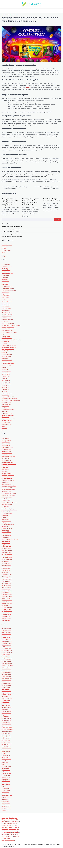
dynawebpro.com (6, 777)
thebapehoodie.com (7, 504)
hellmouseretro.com (7, 513)
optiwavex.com (5, 792)
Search (57, 219)
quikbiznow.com (6, 803)
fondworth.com (5, 458)
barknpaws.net (5, 469)
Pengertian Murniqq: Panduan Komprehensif (12, 226)
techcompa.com (6, 305)
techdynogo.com (6, 543)
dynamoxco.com (6, 770)
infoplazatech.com (6, 649)
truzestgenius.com (6, 695)
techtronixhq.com (6, 628)
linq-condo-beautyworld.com (9, 332)
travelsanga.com (6, 408)
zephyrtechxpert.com (7, 698)
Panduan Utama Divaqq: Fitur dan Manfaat (11, 234)
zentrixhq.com (5, 757)
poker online (5, 822)
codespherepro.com (7, 596)
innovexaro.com (6, 742)
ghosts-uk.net (5, 281)
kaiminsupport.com (6, 449)
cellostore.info (5, 471)
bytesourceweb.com (7, 600)
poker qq (17, 822)
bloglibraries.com (6, 501)
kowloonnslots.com (6, 316)
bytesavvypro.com (6, 585)
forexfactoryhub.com (7, 301)
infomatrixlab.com (6, 722)
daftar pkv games (6, 250)
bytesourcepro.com (6, 718)
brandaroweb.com (6, 808)
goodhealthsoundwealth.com (9, 510)
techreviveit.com (6, 572)
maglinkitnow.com (6, 548)
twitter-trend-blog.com (8, 323)
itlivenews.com (5, 417)
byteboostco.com (6, 689)
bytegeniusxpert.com (7, 650)
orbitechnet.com (6, 790)
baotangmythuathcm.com (8, 495)
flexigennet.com (6, 530)
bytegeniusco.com (6, 576)
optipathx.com (5, 753)
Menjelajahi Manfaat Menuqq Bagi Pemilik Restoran (13, 229)
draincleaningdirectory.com (9, 493)
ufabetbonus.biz (6, 422)
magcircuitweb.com (7, 559)
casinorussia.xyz (6, 380)
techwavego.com (6, 704)
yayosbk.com (5, 367)
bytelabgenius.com (6, 565)
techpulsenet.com (6, 696)
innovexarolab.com (6, 592)
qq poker (10, 834)
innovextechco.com (6, 682)
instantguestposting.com (8, 409)
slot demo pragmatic (7, 245)
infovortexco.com (6, 700)
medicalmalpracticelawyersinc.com (11, 400)
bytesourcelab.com (6, 744)
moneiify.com (5, 477)
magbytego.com (6, 656)
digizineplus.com (6, 740)
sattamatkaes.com (6, 484)
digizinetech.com (6, 589)
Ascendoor (57, 844)
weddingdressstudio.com (8, 364)
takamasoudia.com (6, 521)
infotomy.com (5, 537)
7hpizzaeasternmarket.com (9, 345)
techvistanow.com (6, 674)
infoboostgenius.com (7, 581)
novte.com (4, 343)
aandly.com (4, 428)
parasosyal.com (5, 506)
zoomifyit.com (5, 810)
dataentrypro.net (6, 445)
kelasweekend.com (6, 424)
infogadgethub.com (6, 630)
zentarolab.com (5, 801)
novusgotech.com (6, 766)
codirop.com (5, 279)
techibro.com (5, 318)
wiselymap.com (5, 297)
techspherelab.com (6, 720)
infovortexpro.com (6, 609)
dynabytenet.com (6, 717)
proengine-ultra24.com (8, 349)
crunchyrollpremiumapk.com (9, 486)
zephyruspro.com (6, 751)
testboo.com (5, 362)
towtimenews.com (6, 491)
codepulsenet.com (6, 735)
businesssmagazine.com (8, 288)
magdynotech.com (6, 737)
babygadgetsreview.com (8, 327)
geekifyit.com (5, 482)
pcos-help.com (5, 275)
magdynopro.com (6, 569)
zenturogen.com (6, 772)
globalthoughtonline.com (8, 475)
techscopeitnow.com (7, 613)
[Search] (60, 11)
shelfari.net (4, 378)
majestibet (17, 836)
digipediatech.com (6, 547)
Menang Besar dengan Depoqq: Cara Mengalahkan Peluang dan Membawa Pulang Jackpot (11, 202)
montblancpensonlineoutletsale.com (11, 325)
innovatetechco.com (7, 567)
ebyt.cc (3, 334)
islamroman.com (6, 310)
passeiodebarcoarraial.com (8, 456)
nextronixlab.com (6, 755)
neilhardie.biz (5, 369)
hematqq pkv (16, 827)
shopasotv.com (5, 406)
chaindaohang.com (6, 336)
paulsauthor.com (6, 526)
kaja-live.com (5, 303)
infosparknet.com (6, 746)
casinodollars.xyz (6, 386)
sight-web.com (5, 307)
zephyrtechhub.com (7, 796)
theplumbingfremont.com (8, 419)
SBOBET (14, 14)
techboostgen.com (6, 634)
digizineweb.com (6, 667)
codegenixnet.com (6, 598)
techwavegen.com (6, 583)
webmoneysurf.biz (6, 371)
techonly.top (5, 285)
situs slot (4, 252)
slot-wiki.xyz (5, 391)
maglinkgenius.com (7, 683)
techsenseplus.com (6, 580)
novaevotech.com (6, 680)
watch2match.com (6, 393)
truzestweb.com (6, 797)
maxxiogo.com (5, 764)
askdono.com (5, 283)
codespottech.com (6, 541)
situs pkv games (13, 818)
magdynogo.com (6, 620)
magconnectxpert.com (7, 693)
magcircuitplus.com (7, 611)
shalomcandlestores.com (8, 480)
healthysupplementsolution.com (10, 539)
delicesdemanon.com (7, 360)
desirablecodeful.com (7, 528)
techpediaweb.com (6, 563)
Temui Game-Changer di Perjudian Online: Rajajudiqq (52, 200)
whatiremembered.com (8, 330)
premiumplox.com (6, 365)
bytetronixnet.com (6, 615)
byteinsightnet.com (7, 663)
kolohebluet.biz (5, 373)
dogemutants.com (6, 517)
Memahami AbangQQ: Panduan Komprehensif (12, 236)
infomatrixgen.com (6, 591)
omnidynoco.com (6, 794)
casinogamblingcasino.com (8, 490)
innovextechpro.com (7, 558)
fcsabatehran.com (6, 515)
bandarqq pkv (5, 825)
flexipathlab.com (6, 781)
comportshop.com (6, 402)
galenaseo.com (5, 395)
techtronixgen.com (6, 556)
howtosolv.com (5, 358)
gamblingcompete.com (7, 286)
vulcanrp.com (5, 321)
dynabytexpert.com (6, 761)
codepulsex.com (6, 706)
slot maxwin (5, 829)
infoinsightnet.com (6, 660)
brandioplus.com (6, 775)
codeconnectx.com (6, 669)
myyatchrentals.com (7, 479)
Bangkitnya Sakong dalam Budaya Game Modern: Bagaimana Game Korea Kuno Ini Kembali (30, 202)
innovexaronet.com (6, 672)
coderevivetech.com (7, 603)
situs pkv (4, 256)
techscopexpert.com (7, 561)
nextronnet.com (6, 768)
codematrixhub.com (7, 578)
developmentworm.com (8, 415)
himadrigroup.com (6, 308)
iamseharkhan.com (6, 460)
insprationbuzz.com (7, 455)
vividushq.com (5, 783)
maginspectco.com (6, 618)
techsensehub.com (6, 636)
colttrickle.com (5, 268)
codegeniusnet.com (7, 658)
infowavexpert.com (6, 574)
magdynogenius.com (7, 552)
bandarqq (4, 247)
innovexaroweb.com (7, 711)
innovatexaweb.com (7, 639)
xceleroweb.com (6, 805)
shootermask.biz (6, 375)
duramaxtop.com (6, 519)
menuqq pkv (5, 818)
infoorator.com (5, 342)
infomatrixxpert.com (7, 671)
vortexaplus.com (6, 785)
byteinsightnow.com (7, 602)
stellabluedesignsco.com (8, 524)
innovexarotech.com (7, 607)
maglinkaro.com (6, 715)
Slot (18, 14)
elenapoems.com (6, 512)
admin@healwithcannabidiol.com (10, 24)
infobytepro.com (6, 654)
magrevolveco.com (6, 605)
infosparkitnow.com (7, 643)
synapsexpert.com (6, 799)
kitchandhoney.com (7, 354)
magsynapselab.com (7, 554)
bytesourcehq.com (6, 661)
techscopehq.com (6, 739)
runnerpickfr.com (6, 270)
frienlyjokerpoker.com (7, 314)
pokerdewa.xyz (5, 389)
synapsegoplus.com (7, 731)
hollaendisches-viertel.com (9, 347)
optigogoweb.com (6, 807)
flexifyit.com (5, 762)
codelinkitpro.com (6, 632)
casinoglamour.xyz (6, 384)
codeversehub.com (6, 724)
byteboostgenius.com (7, 729)
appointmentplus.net (7, 413)
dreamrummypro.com (7, 447)
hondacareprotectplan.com (8, 488)
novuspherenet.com (7, 788)
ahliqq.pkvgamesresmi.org (8, 840)
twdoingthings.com (6, 523)
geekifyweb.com (6, 647)
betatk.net (4, 426)
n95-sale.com (5, 292)
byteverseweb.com (6, 726)
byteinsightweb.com (7, 550)
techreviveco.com (6, 713)
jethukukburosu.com (7, 497)
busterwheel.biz (6, 376)
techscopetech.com (6, 707)
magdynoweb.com (6, 709)
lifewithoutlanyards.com (8, 351)
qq (2, 254)
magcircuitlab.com (6, 685)
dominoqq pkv (9, 836)
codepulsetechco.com (7, 665)
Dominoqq (9, 14)
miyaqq (4, 838)
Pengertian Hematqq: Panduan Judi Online (11, 231)
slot (17, 820)
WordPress (11, 846)
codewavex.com (6, 687)
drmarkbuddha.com (7, 338)
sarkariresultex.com (7, 466)
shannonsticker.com (7, 453)
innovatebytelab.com (7, 652)
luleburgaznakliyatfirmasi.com (9, 502)
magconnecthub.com (7, 728)
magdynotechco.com (7, 641)
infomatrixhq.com (6, 676)
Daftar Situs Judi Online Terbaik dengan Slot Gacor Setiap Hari (27, 844)
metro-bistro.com (6, 356)
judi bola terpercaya (7, 823)
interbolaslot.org (6, 442)
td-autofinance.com (7, 312)
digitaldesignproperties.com (9, 464)
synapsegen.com (6, 779)
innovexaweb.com (6, 774)
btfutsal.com (5, 277)
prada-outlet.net (6, 264)
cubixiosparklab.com (7, 678)
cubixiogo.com (5, 786)
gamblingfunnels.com (7, 274)
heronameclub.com (6, 532)
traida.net (4, 353)
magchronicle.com (6, 545)
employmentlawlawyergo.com (9, 398)
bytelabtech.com (6, 638)
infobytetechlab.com (7, 594)
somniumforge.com (6, 499)
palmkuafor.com (6, 444)
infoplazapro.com (6, 570)
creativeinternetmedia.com (9, 290)
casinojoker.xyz (5, 387)
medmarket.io (5, 534)
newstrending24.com (7, 421)
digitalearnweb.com (7, 440)
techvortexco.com (6, 645)
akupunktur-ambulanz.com (9, 329)
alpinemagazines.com (7, 319)
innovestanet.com (6, 759)
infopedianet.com (6, 733)
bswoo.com (4, 430)
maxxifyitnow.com (6, 748)
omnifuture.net (5, 272)
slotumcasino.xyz (6, 382)
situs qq (13, 820)
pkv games (4, 249)
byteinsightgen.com (7, 587)
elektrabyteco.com (6, 691)
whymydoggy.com (6, 438)
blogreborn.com (6, 294)
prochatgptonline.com (7, 299)
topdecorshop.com (6, 404)
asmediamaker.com (6, 473)
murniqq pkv (8, 827)
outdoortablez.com (6, 535)
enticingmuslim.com (7, 508)
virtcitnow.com (5, 296)
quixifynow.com (6, 750)
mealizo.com (5, 468)
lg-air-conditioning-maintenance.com (11, 340)
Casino (3, 14)
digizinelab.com (5, 702)
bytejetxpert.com (6, 616)
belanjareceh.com (6, 451)
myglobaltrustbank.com (8, 397)
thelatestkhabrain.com (7, 462)
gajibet (8, 838)
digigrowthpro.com (6, 266)
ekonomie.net (5, 411)
